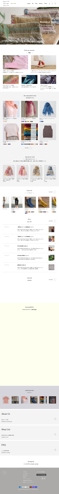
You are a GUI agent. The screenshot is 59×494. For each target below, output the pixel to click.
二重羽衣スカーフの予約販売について (25, 236)
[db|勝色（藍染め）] (42, 121)
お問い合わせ (25, 475)
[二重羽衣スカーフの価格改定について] (11, 291)
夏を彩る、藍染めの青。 (27, 85)
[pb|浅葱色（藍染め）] (40, 121)
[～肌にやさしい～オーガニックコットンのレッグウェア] (43, 62)
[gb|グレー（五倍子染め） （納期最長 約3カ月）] (32, 121)
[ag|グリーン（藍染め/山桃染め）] (24, 144)
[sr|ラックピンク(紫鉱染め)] (26, 213)
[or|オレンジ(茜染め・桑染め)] (29, 211)
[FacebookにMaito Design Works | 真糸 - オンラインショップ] (44, 478)
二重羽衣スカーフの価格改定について (25, 227)
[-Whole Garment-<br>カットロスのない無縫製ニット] (48, 79)
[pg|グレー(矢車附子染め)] (3, 144)
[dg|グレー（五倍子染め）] (27, 144)
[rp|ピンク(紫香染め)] (9, 144)
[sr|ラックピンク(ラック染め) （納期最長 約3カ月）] (21, 121)
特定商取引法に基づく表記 (27, 480)
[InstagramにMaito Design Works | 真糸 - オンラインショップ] (42, 478)
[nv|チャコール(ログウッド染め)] (45, 144)
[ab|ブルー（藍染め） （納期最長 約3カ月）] (23, 121)
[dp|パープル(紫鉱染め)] (31, 211)
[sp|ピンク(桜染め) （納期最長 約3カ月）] (3, 121)
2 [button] (29, 44)
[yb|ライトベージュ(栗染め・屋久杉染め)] (34, 211)
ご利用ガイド (25, 471)
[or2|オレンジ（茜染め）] (30, 144)
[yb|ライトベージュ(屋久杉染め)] (7, 144)
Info (32, 3)
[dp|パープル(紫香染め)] (4, 144)
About (36, 3)
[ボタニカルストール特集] (11, 79)
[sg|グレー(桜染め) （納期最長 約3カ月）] (6, 121)
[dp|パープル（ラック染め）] (25, 144)
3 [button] (38, 44)
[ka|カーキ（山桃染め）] (28, 144)
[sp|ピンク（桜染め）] (34, 144)
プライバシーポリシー (26, 478)
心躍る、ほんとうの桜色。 (9, 70)
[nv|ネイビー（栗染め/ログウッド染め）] (29, 144)
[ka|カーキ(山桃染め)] (54, 211)
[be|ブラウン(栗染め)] (6, 144)
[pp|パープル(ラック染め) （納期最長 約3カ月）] (24, 121)
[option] (29, 26)
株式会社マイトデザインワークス (28, 482)
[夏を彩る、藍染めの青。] (29, 79)
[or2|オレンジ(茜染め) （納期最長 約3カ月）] (28, 121)
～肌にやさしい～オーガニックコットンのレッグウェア (43, 70)
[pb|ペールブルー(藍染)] (23, 144)
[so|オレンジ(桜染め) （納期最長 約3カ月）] (4, 121)
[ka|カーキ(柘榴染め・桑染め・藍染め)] (33, 211)
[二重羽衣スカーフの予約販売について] (29, 291)
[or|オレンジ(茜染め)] (46, 144)
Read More (27, 147)
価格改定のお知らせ (21, 265)
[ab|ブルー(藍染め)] (8, 144)
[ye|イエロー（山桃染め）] (33, 144)
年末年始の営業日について (23, 255)
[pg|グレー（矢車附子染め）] (35, 144)
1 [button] (20, 44)
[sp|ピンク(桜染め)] (30, 211)
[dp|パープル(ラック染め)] (40, 144)
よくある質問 (25, 473)
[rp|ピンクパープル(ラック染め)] (41, 144)
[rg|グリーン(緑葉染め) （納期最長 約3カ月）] (27, 121)
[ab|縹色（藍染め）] (41, 121)
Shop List (40, 3)
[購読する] (45, 475)
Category (28, 3)
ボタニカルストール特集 (8, 85)
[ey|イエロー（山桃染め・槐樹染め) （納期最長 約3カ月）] (29, 121)
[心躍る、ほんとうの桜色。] (15, 62)
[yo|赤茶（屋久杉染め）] (37, 144)
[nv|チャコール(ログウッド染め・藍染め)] (13, 211)
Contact (45, 3)
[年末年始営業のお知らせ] (48, 291)
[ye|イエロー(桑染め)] (52, 211)
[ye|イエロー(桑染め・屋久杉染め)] (28, 211)
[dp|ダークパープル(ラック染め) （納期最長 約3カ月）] (25, 121)
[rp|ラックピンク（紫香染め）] (32, 144)
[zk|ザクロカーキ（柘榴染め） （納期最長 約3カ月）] (30, 121)
